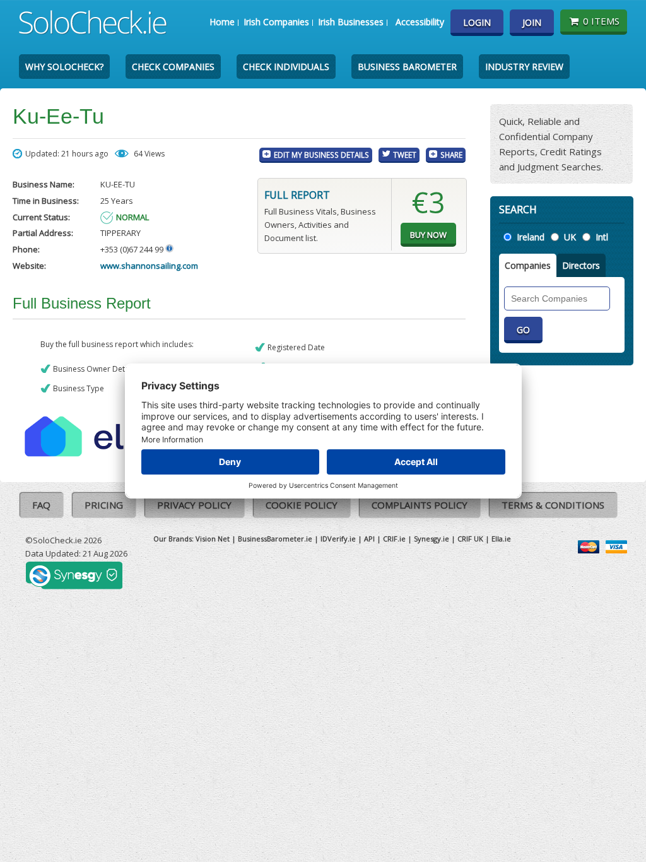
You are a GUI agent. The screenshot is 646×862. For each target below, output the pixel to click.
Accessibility (420, 22)
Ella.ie (501, 538)
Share (451, 155)
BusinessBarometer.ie (275, 538)
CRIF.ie (394, 538)
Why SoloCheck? (64, 67)
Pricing (104, 505)
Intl (602, 237)
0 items (601, 21)
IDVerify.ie (338, 538)
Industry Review (524, 67)
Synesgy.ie (431, 538)
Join (531, 22)
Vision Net (213, 538)
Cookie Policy (302, 505)
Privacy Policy (194, 505)
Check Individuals (286, 67)
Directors (581, 265)
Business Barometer (407, 67)
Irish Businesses (351, 22)
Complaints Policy (419, 505)
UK (570, 237)
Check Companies (173, 67)
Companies (528, 265)
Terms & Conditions (553, 505)
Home (222, 22)
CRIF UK (470, 538)
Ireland (530, 237)
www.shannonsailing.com (149, 265)
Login (477, 22)
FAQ (41, 505)
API (369, 538)
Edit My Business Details (321, 155)
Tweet (404, 155)
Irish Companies (276, 22)
